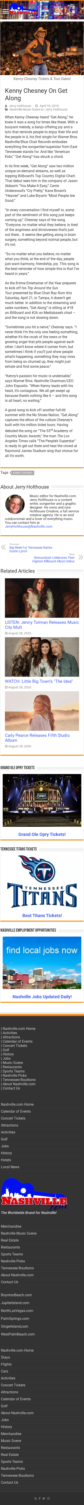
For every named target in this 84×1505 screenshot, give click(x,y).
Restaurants (12, 1067)
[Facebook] (39, 1498)
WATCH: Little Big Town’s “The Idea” (39, 681)
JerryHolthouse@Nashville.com (28, 526)
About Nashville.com (19, 1084)
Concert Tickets (15, 1046)
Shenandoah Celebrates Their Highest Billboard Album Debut (53, 558)
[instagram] (48, 1498)
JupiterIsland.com (15, 1303)
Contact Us (11, 1088)
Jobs (7, 1058)
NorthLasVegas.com (17, 1311)
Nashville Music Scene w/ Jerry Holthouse (38, 109)
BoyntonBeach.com (16, 1295)
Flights (6, 1364)
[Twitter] (44, 1498)
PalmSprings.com (15, 1318)
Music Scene (13, 1063)
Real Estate (10, 1240)
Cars (4, 1371)
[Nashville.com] (42, 10)
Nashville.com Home (19, 1029)
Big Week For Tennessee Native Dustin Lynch (30, 548)
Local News (10, 1167)
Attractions (11, 1037)
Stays (5, 1357)
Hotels (6, 1160)
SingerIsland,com (14, 1326)
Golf (6, 1050)
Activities (10, 1033)
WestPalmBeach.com (18, 1334)
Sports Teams (14, 1071)
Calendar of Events (17, 1041)
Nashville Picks (15, 1075)
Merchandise (11, 1226)
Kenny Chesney (23, 473)
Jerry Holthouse (20, 106)
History (8, 1054)
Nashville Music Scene (19, 1233)
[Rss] (35, 1498)
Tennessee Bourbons (19, 1080)
